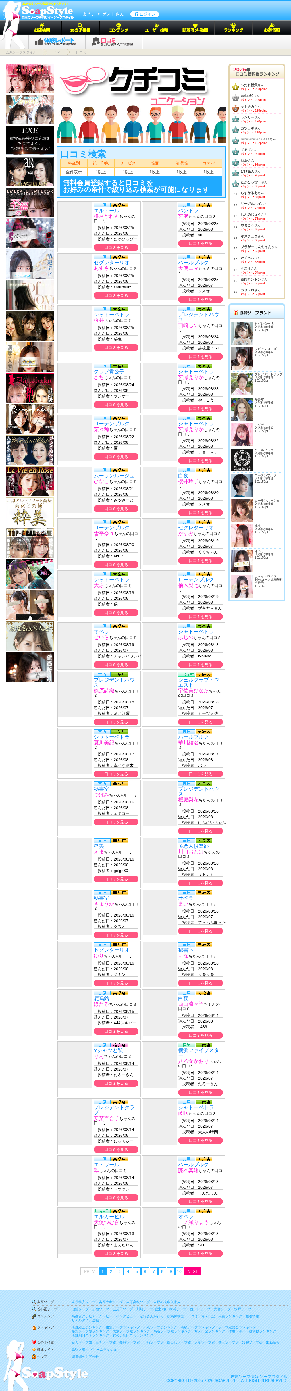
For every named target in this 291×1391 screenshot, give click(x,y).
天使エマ (188, 268)
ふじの (186, 637)
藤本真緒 (188, 1170)
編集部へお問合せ (85, 1356)
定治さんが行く (152, 1316)
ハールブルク (193, 262)
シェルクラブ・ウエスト (198, 682)
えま (99, 852)
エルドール (106, 210)
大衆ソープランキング (160, 1327)
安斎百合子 (106, 1118)
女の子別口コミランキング (133, 1335)
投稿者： (104, 239)
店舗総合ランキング (87, 1327)
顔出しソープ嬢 (179, 1342)
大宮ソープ (222, 1309)
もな (183, 956)
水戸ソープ (242, 1309)
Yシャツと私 (108, 1050)
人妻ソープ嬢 (204, 1342)
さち (99, 377)
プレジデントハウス (198, 317)
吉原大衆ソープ (111, 1302)
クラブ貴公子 (109, 371)
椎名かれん (106, 216)
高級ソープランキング (198, 1327)
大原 (99, 585)
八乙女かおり (193, 1061)
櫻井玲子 (188, 481)
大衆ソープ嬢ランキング (131, 1331)
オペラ (101, 631)
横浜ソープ (177, 1309)
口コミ (193, 1316)
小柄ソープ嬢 (153, 1342)
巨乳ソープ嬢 (105, 1342)
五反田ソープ (123, 1309)
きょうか (104, 904)
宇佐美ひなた (193, 691)
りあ (99, 1056)
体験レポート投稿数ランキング (252, 1331)
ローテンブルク (112, 423)
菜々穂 (101, 429)
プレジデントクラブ (114, 1110)
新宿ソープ (100, 1309)
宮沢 (183, 216)
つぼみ (101, 794)
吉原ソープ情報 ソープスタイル (259, 1376)
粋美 (99, 846)
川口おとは (191, 852)
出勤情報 (273, 1342)
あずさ (101, 268)
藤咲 (183, 1113)
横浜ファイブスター (198, 1053)
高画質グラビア (83, 1316)
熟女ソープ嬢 (228, 1342)
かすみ (186, 533)
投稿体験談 (175, 1316)
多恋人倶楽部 (193, 846)
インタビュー (126, 1316)
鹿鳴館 (101, 998)
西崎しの (188, 325)
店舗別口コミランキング (90, 1335)
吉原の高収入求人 (167, 1302)
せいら (101, 637)
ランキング (45, 1327)
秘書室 (101, 789)
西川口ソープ (200, 1309)
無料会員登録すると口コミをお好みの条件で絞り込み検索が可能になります (136, 186)
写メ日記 (208, 1316)
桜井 (99, 320)
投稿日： (104, 227)
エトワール (106, 1164)
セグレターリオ (112, 262)
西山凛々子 (191, 1004)
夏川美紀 (104, 743)
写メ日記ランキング (209, 1331)
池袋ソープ (80, 1309)
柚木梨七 (188, 585)
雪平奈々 (104, 533)
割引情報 (252, 1316)
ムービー (106, 1316)
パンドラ (188, 210)
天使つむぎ (106, 1222)
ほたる (101, 1004)
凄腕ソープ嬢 (252, 1342)
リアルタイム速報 (85, 1320)
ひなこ (101, 481)
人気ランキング (230, 1316)
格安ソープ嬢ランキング (90, 1331)
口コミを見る (116, 247)
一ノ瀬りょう (193, 1222)
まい (183, 904)
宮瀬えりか (191, 377)
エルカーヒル (109, 1216)
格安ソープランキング (123, 1327)
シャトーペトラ (112, 314)
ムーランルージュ (114, 475)
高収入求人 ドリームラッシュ (94, 1349)
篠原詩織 (104, 691)
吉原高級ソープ (138, 1302)
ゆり (99, 956)
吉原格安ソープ (83, 1302)
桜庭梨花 (188, 800)
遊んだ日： (104, 233)
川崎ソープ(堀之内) (151, 1309)
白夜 (183, 475)
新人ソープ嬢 (82, 1342)
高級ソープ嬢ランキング (172, 1331)
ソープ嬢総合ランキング (237, 1327)
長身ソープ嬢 (129, 1342)
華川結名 (188, 743)
